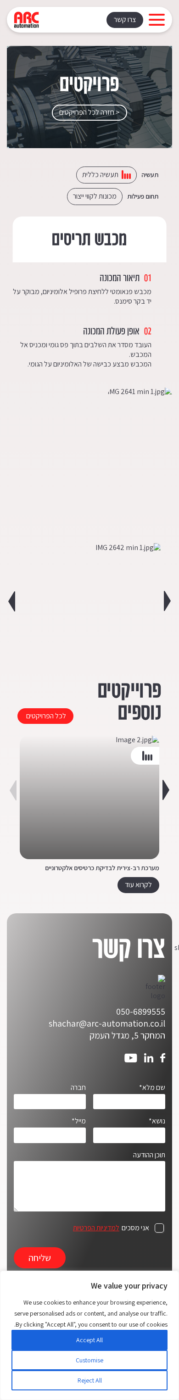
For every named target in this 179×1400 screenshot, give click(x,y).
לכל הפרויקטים (46, 716)
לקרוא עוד (138, 884)
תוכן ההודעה (149, 1155)
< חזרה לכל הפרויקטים (89, 112)
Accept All (89, 1340)
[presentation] (11, 601)
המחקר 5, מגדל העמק (127, 1035)
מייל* (79, 1121)
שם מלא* (152, 1087)
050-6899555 (140, 1011)
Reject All (90, 1380)
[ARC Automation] (26, 19)
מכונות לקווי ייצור (95, 196)
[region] (89, 1335)
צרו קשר (125, 19)
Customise (89, 1360)
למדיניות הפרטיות (96, 1228)
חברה (78, 1087)
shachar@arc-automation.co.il (107, 1023)
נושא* (157, 1121)
